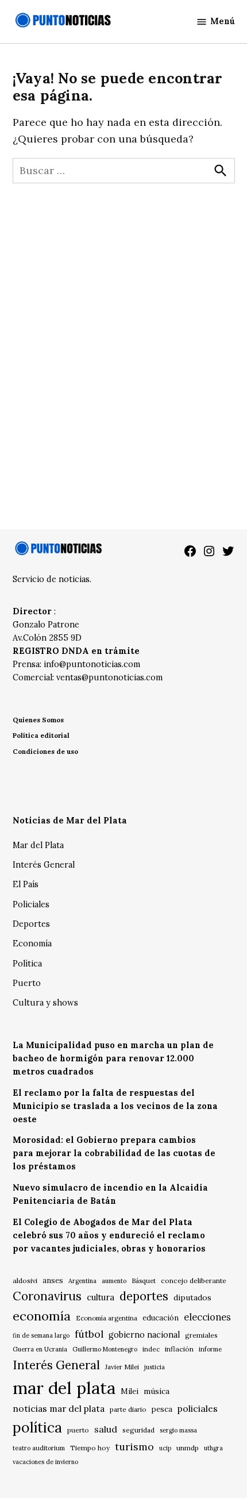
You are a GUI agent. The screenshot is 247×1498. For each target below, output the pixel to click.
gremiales (201, 1335)
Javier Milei (122, 1367)
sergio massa (178, 1430)
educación (160, 1318)
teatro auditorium (39, 1448)
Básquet (144, 1280)
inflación (179, 1349)
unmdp (187, 1447)
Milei (129, 1391)
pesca (162, 1409)
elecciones (207, 1317)
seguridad (138, 1430)
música (156, 1391)
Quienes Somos (38, 719)
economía (42, 1316)
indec (151, 1349)
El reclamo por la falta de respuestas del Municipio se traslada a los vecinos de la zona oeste (115, 1106)
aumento (114, 1281)
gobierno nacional (144, 1335)
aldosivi (25, 1280)
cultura (100, 1297)
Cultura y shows (45, 1003)
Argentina (82, 1281)
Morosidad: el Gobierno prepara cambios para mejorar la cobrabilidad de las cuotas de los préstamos (114, 1153)
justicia (154, 1367)
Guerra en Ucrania (40, 1349)
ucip (165, 1448)
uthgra (213, 1448)
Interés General (44, 865)
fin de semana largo (41, 1335)
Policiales (31, 904)
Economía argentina (106, 1318)
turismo (134, 1446)
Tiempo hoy (90, 1447)
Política (27, 963)
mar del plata (64, 1388)
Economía (32, 943)
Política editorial (41, 735)
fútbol (89, 1334)
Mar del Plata (38, 845)
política (37, 1427)
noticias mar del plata (59, 1408)
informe (210, 1349)
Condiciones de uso (45, 751)
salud (105, 1429)
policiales (197, 1408)
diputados (192, 1297)
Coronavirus (47, 1296)
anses (53, 1280)
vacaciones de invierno (45, 1462)
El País (25, 884)
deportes (143, 1296)
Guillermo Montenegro (104, 1349)
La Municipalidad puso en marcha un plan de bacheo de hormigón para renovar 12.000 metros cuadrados (113, 1058)
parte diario (128, 1409)
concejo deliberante (193, 1280)
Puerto (27, 983)
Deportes (31, 924)
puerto (78, 1430)
